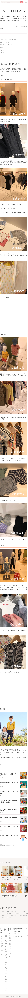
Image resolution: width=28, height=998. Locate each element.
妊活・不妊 (2, 937)
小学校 (3, 915)
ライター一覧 (6, 940)
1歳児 (7, 911)
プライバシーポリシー (6, 973)
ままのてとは (6, 959)
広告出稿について (10, 949)
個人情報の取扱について (6, 982)
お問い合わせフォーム (21, 936)
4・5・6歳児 (22, 911)
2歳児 (11, 911)
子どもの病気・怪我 (6, 913)
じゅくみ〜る (10, 955)
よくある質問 (6, 989)
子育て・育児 (2, 946)
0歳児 (3, 911)
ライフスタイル (2, 952)
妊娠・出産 (2, 942)
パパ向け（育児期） (6, 918)
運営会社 (10, 934)
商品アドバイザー (6, 954)
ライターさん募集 (10, 943)
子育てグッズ (9, 915)
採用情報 (10, 937)
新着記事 (6, 936)
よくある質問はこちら (17, 933)
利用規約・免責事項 (6, 965)
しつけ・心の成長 (17, 913)
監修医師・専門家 (6, 946)
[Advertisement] (14, 317)
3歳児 (15, 911)
